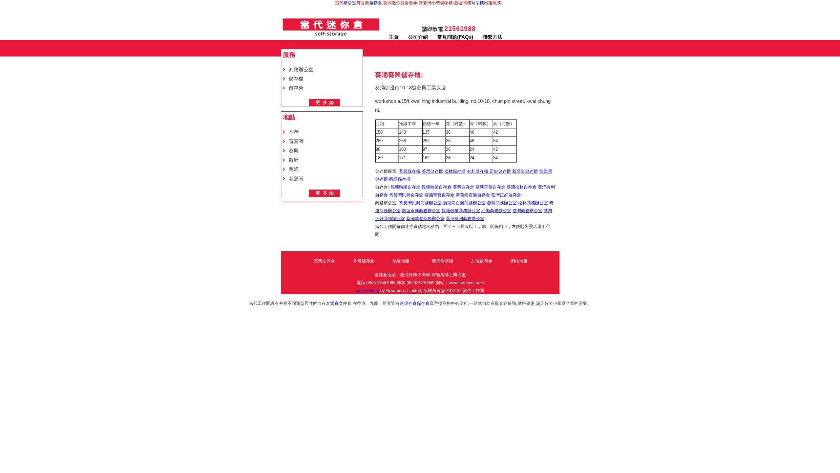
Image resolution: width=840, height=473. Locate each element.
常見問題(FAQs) (455, 37)
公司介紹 (418, 37)
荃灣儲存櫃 (432, 171)
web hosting (367, 290)
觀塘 (294, 160)
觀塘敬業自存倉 (437, 187)
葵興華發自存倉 (490, 187)
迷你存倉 (408, 303)
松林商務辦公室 (533, 202)
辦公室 (350, 2)
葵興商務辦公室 (502, 202)
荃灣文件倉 (324, 261)
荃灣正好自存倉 (506, 194)
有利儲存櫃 (478, 171)
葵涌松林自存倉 (521, 187)
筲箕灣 (296, 141)
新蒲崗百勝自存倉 (473, 194)
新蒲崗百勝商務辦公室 (464, 202)
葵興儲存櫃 (409, 171)
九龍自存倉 (482, 261)
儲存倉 (423, 303)
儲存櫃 (296, 78)
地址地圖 (401, 261)
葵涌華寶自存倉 (439, 194)
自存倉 (375, 2)
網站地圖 (519, 261)
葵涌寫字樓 (442, 261)
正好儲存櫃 (500, 171)
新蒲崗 (296, 178)
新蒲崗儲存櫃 (525, 171)
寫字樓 (477, 2)
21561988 (460, 28)
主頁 (394, 37)
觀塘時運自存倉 (405, 187)
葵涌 (294, 169)
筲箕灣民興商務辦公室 (420, 202)
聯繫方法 (492, 37)
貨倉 (334, 303)
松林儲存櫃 (455, 171)
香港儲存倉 (363, 261)
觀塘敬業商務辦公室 (461, 210)
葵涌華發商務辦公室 (425, 218)
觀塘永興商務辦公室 (421, 210)
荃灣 (294, 132)
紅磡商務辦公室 (496, 210)
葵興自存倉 (463, 187)
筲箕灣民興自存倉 (406, 194)
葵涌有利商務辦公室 (465, 218)
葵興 (294, 150)
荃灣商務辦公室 (527, 210)
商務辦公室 (301, 69)
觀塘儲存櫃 (399, 179)
